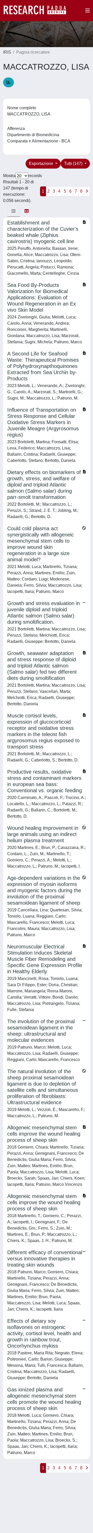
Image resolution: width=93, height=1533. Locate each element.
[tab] (13, 211)
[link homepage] (37, 10)
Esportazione (41, 163)
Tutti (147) (73, 163)
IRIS (7, 52)
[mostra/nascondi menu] (87, 10)
